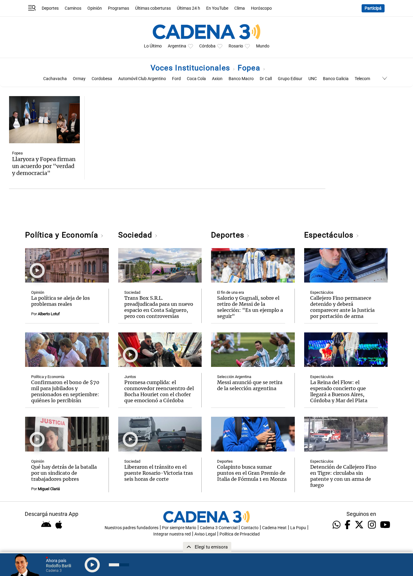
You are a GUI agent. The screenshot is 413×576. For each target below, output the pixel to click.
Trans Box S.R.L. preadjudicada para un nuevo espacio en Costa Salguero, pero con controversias (158, 307)
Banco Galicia (336, 78)
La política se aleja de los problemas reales (60, 301)
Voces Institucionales (192, 67)
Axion (217, 78)
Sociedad (136, 235)
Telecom (362, 78)
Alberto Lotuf (49, 314)
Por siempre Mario (179, 527)
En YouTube (217, 8)
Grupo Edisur (290, 78)
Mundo (262, 46)
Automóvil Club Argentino (142, 78)
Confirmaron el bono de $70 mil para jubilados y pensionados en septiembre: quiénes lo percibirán (65, 391)
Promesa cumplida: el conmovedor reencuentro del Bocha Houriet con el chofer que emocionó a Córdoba (159, 391)
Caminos (73, 8)
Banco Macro (241, 78)
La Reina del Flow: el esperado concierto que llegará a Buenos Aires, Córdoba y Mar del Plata (338, 391)
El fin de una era (230, 292)
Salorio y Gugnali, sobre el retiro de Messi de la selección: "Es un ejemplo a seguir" (250, 307)
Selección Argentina (234, 376)
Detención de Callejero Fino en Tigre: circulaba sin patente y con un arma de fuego (343, 476)
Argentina (177, 46)
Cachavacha (55, 78)
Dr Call (266, 78)
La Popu (298, 527)
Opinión (94, 8)
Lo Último (153, 46)
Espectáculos (330, 235)
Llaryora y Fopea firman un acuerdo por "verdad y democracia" (44, 166)
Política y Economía (62, 235)
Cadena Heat (274, 527)
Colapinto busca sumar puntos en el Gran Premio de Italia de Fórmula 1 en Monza (252, 473)
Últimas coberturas (153, 8)
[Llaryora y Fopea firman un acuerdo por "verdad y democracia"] (44, 119)
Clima (239, 8)
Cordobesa (102, 78)
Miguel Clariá (49, 489)
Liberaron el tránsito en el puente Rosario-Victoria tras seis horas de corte (158, 473)
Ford (176, 78)
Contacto (250, 527)
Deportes (50, 8)
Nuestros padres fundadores (131, 527)
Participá (373, 8)
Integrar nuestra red (172, 534)
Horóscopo (261, 8)
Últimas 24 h (188, 8)
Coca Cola (196, 78)
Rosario (236, 46)
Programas (118, 8)
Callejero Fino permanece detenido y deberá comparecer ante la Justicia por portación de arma (342, 307)
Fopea (250, 67)
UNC (312, 78)
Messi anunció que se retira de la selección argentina (249, 385)
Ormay (79, 78)
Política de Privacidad (240, 534)
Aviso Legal (205, 534)
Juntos (130, 376)
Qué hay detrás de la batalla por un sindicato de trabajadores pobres (64, 473)
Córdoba (207, 46)
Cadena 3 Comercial (218, 527)
